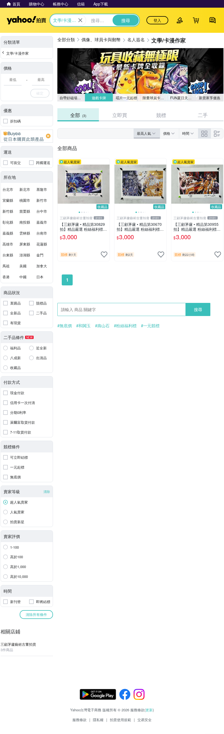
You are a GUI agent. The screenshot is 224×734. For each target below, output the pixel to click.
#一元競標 (150, 325)
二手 (203, 114)
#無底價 (64, 325)
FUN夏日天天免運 (183, 97)
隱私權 (98, 719)
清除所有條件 (36, 614)
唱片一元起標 (126, 97)
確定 (39, 93)
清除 (46, 491)
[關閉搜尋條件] (80, 20)
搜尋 (198, 309)
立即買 (119, 114)
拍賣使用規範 (120, 719)
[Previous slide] (61, 184)
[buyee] (27, 136)
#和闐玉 (83, 325)
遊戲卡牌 (99, 97)
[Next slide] (106, 184)
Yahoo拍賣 (26, 20)
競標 (161, 114)
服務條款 (79, 719)
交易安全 (144, 719)
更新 (149, 709)
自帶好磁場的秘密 (72, 97)
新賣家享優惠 (209, 97)
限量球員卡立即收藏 (155, 97)
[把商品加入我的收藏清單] (104, 254)
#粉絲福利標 (125, 325)
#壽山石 (102, 325)
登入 (157, 20)
